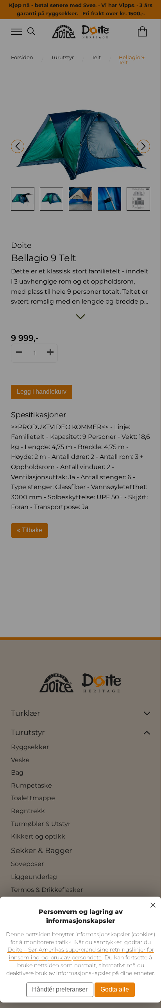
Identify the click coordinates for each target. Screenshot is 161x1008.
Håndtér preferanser (60, 989)
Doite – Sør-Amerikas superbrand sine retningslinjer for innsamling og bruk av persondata (80, 953)
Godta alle (114, 989)
